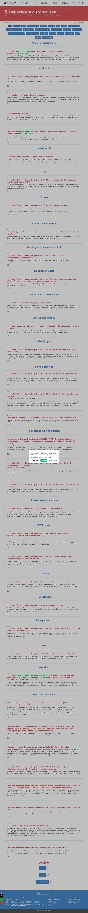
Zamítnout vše (34, 460)
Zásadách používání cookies (45, 457)
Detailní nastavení (53, 460)
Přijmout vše (44, 460)
